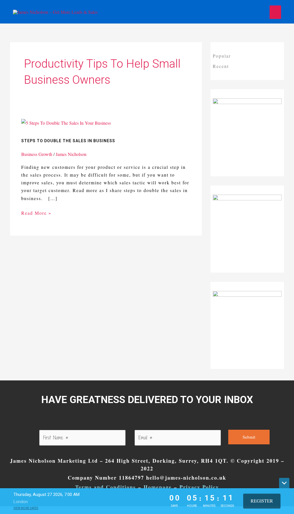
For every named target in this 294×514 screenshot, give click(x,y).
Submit (249, 437)
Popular (222, 56)
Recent (221, 66)
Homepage (158, 487)
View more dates (25, 508)
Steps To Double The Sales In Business (68, 140)
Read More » (36, 212)
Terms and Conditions (105, 487)
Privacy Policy (199, 487)
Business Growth (36, 154)
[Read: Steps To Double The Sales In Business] (66, 122)
